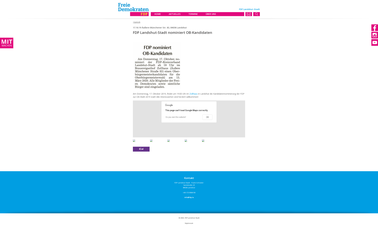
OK (207, 117)
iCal (141, 149)
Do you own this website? (176, 117)
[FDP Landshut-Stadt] (133, 15)
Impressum (189, 223)
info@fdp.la (189, 197)
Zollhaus (193, 93)
